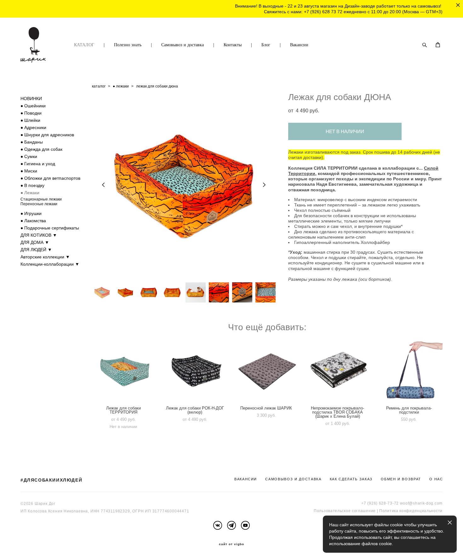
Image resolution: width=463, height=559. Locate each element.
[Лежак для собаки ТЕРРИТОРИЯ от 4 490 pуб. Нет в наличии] (124, 370)
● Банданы (31, 141)
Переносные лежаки (38, 204)
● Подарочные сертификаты (49, 227)
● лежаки (121, 86)
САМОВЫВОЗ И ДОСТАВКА (293, 479)
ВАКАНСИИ (245, 479)
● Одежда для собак (41, 149)
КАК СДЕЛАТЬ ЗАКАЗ (351, 479)
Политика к (390, 511)
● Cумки (28, 156)
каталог (99, 86)
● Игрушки (31, 213)
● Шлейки (30, 120)
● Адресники (33, 127)
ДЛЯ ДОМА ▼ (34, 242)
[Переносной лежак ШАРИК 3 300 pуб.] (267, 370)
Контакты (233, 44)
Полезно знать (127, 44)
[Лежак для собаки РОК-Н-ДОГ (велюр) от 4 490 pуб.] (196, 370)
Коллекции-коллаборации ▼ (49, 264)
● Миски (28, 170)
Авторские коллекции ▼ (45, 256)
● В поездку (32, 185)
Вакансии (299, 44)
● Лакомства (33, 220)
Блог (265, 44)
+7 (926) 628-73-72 (380, 503)
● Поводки (31, 113)
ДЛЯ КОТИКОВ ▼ (38, 235)
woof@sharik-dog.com (421, 503)
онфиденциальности (422, 511)
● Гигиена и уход (37, 163)
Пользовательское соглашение (345, 511)
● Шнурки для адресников (47, 134)
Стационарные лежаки (41, 199)
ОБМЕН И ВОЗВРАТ (401, 479)
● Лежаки (29, 192)
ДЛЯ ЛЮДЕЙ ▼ (36, 249)
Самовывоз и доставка (182, 44)
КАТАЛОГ (84, 44)
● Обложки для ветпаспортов (50, 178)
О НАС (436, 479)
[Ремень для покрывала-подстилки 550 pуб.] (410, 370)
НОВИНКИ (31, 98)
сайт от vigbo (231, 544)
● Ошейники (33, 105)
